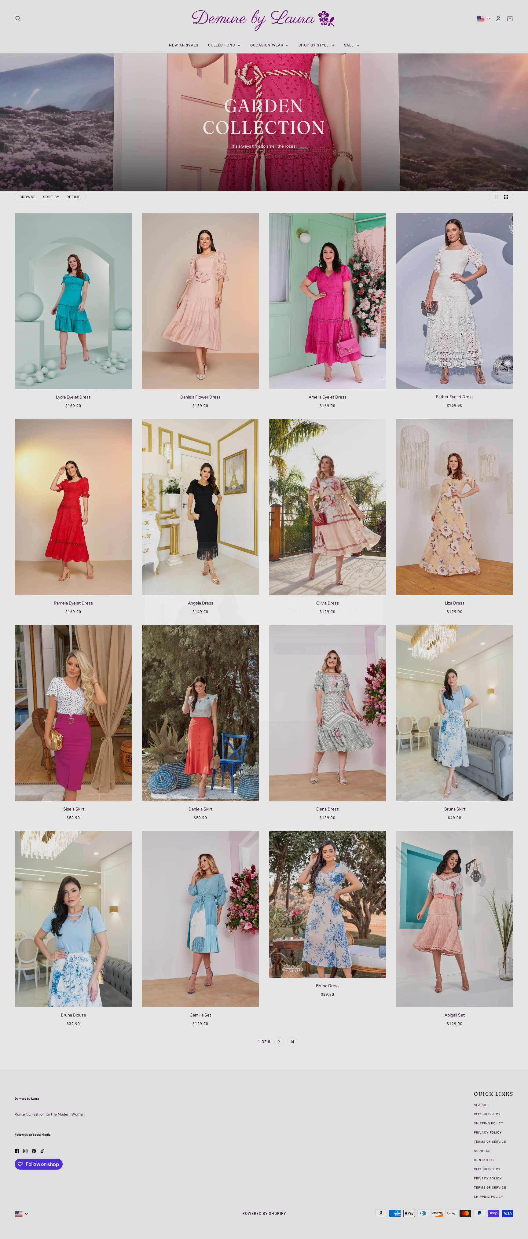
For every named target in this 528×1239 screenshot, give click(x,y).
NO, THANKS (323, 652)
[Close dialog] (376, 533)
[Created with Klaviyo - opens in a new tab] (264, 709)
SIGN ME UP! (323, 633)
